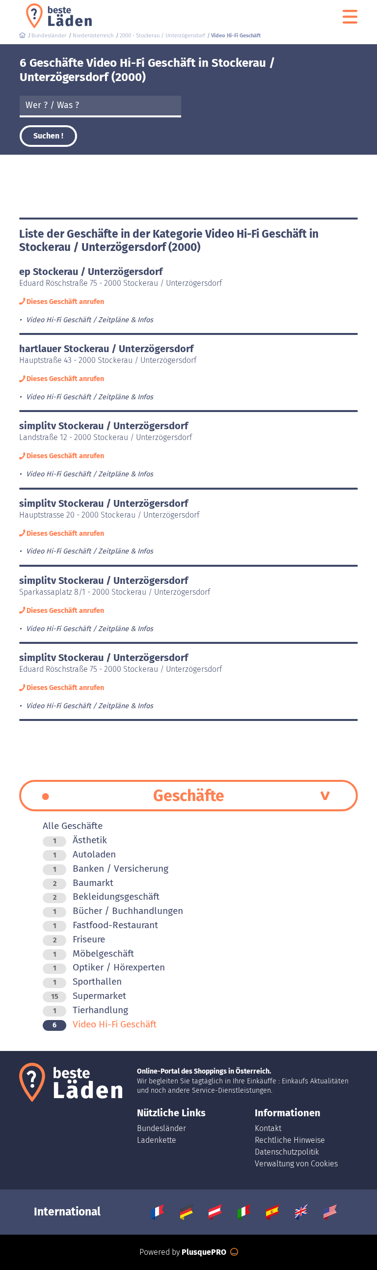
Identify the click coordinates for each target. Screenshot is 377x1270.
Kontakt (268, 1128)
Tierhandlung (90, 1010)
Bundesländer (161, 1128)
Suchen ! (48, 135)
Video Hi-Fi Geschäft (105, 1024)
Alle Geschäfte (73, 825)
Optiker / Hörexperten (109, 967)
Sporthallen (87, 981)
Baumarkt (83, 882)
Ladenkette (156, 1140)
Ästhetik (80, 840)
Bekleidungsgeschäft (106, 896)
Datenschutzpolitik (287, 1152)
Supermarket (88, 995)
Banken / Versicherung (110, 868)
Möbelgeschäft (93, 953)
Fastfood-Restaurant (105, 925)
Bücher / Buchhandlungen (118, 910)
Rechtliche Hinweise (290, 1140)
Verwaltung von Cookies (296, 1163)
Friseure (79, 939)
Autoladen (84, 854)
